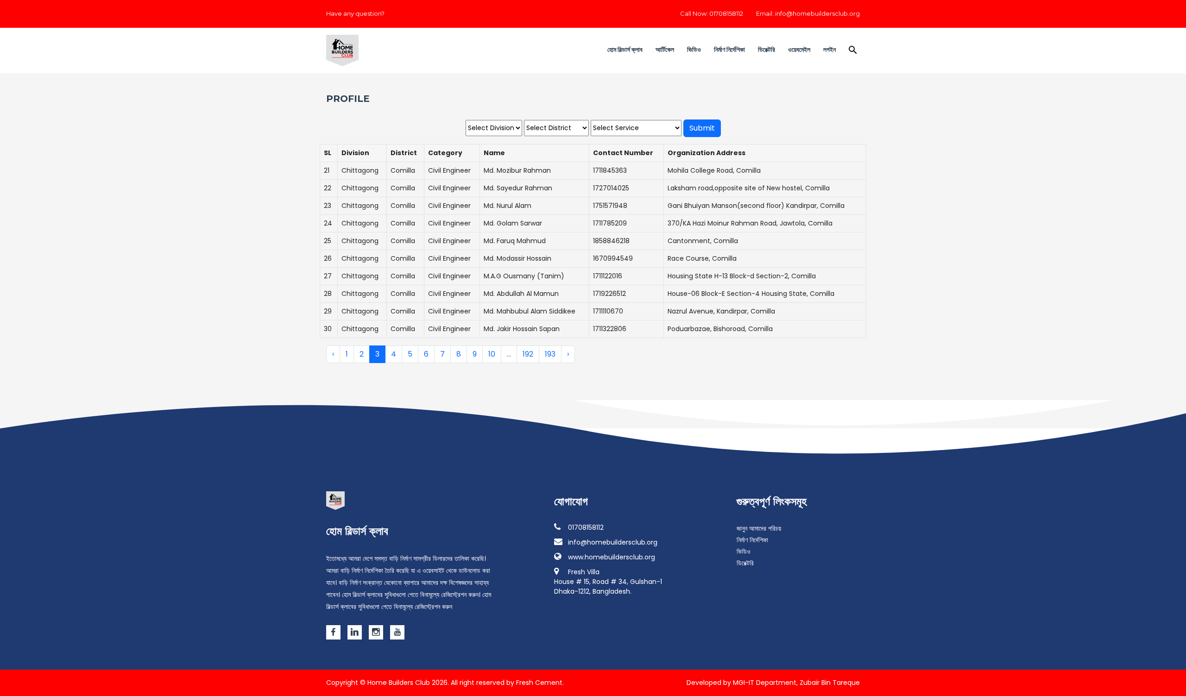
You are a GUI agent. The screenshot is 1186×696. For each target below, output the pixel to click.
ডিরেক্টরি (766, 49)
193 (550, 354)
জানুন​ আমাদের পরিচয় (759, 528)
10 (491, 354)
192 (528, 354)
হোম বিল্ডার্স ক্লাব (625, 49)
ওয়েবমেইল (799, 49)
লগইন (829, 49)
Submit (702, 128)
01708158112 (586, 527)
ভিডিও (694, 49)
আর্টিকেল (665, 49)
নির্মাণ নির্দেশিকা (729, 49)
